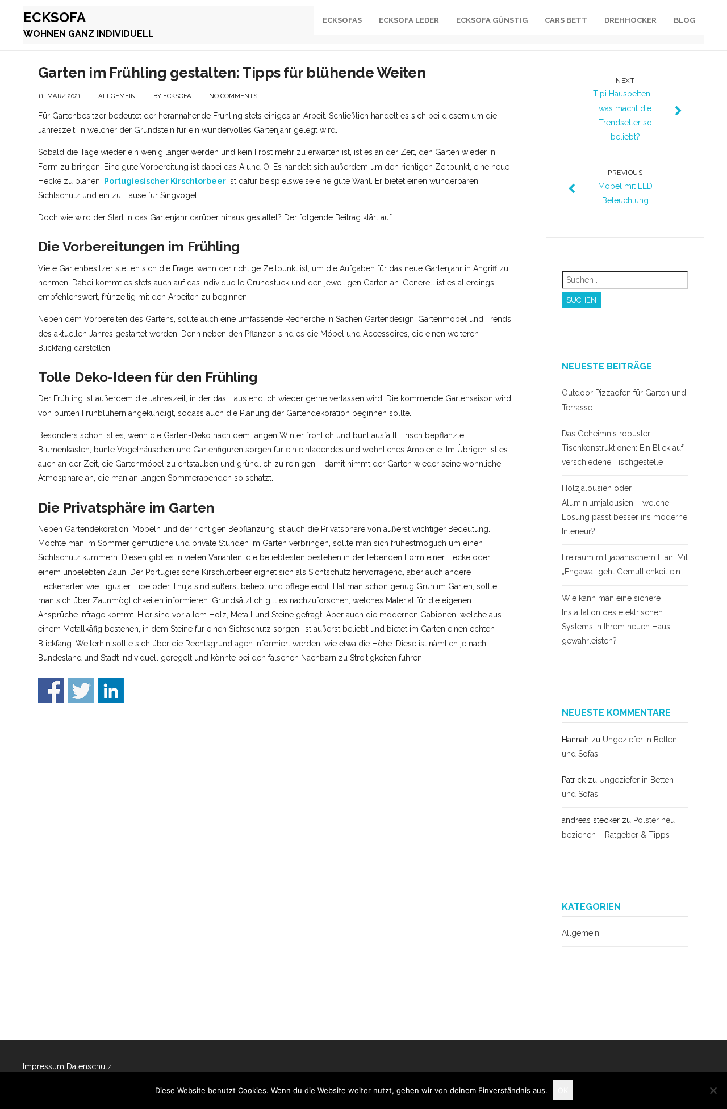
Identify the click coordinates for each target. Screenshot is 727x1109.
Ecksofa (54, 17)
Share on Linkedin (111, 690)
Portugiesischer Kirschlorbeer (165, 181)
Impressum (43, 1066)
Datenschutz (89, 1066)
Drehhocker (630, 20)
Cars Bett (566, 20)
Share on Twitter (81, 690)
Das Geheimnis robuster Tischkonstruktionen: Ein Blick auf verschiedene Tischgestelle (622, 448)
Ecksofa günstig (492, 20)
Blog (684, 20)
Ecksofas (342, 20)
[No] (712, 1090)
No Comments (233, 96)
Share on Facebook (51, 690)
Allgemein (117, 96)
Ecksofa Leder (409, 20)
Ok (563, 1090)
